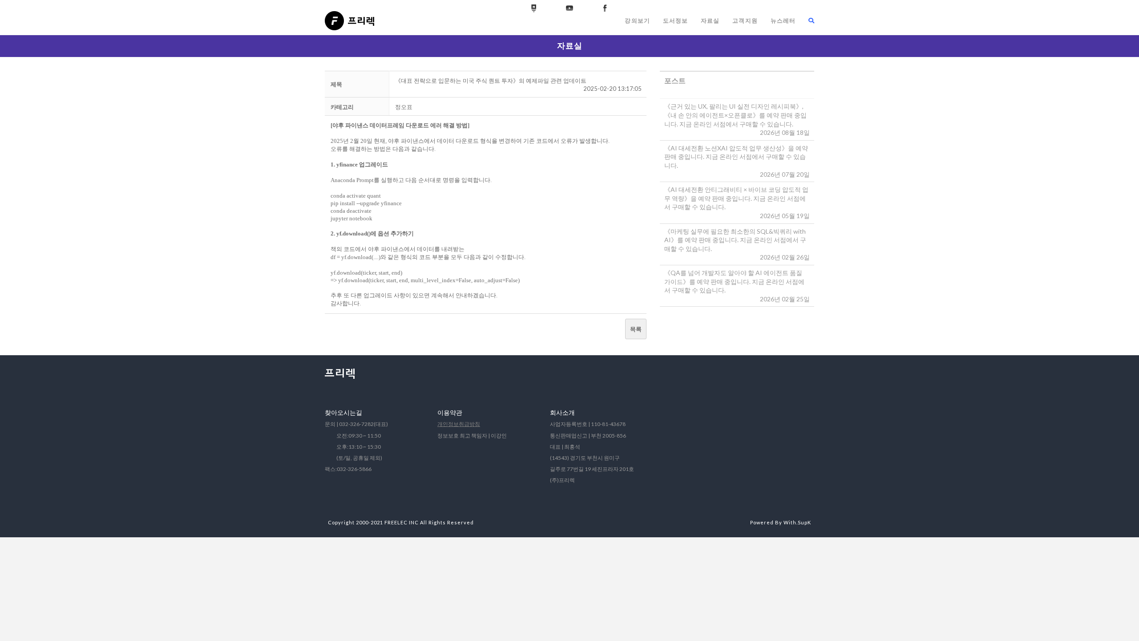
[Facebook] (605, 8)
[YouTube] (569, 8)
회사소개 (562, 412)
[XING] (534, 8)
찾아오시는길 (343, 412)
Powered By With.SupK (780, 522)
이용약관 (449, 412)
